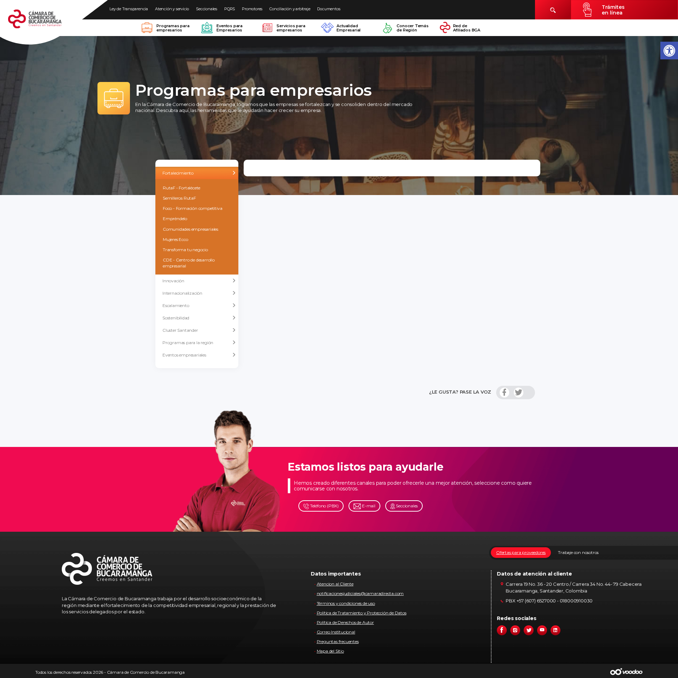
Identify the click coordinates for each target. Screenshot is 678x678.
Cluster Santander (180, 330)
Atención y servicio (172, 8)
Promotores (252, 8)
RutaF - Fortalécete (181, 187)
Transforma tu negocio (185, 249)
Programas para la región (187, 342)
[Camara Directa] (43, 22)
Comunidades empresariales (190, 229)
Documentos (328, 8)
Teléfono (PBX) (324, 505)
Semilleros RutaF (179, 198)
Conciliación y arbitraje (289, 8)
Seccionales (206, 8)
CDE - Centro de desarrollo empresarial (189, 263)
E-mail (368, 505)
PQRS (229, 8)
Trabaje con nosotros (578, 552)
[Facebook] (504, 392)
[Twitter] (518, 392)
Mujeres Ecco (175, 239)
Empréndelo (175, 218)
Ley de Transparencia (128, 8)
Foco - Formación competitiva (192, 208)
